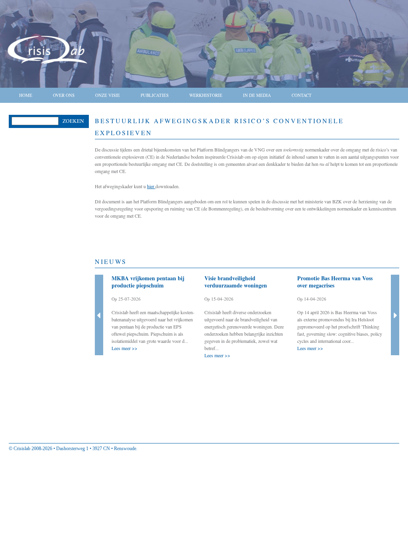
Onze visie (107, 95)
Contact (302, 95)
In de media (257, 95)
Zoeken (73, 120)
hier (151, 186)
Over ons (64, 95)
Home (25, 95)
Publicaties (155, 95)
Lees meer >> (124, 348)
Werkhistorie (205, 95)
